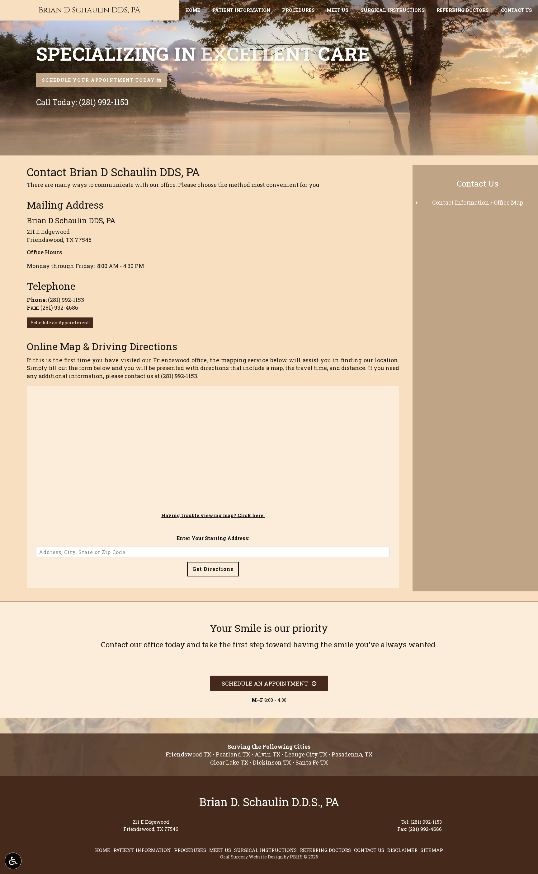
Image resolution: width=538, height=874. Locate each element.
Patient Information (241, 10)
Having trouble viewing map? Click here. (213, 515)
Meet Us (337, 10)
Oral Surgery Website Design (251, 857)
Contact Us (516, 10)
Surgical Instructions (393, 10)
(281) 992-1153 (66, 299)
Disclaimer (402, 850)
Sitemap (432, 850)
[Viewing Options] (13, 861)
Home (192, 10)
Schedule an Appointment (60, 323)
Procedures (298, 10)
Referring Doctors (463, 10)
